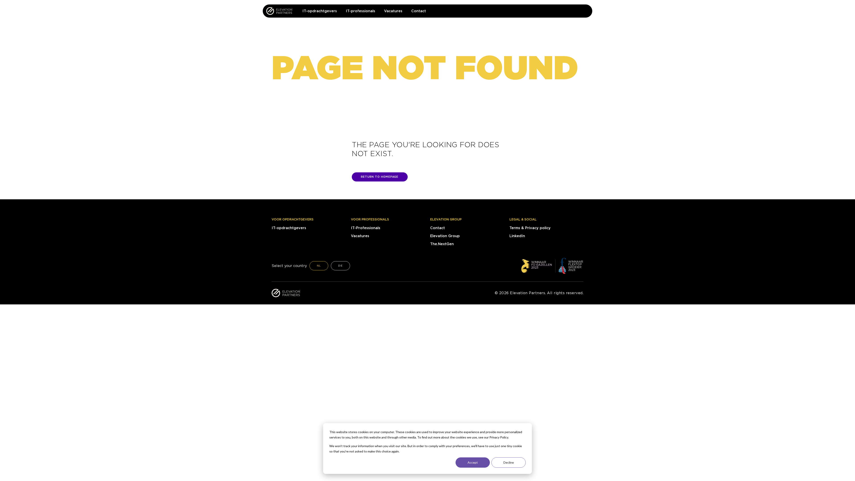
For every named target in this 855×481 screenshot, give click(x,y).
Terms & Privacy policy (530, 228)
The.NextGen (442, 244)
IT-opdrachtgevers (289, 228)
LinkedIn (517, 236)
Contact (437, 228)
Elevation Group (446, 219)
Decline (508, 462)
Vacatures (360, 236)
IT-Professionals (365, 228)
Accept (473, 462)
